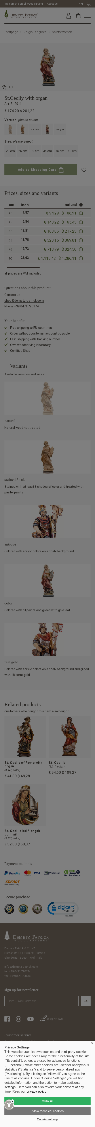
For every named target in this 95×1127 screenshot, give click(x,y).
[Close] (12, 1101)
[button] (9, 1104)
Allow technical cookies (48, 1111)
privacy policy (36, 1091)
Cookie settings (47, 1119)
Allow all (47, 1101)
